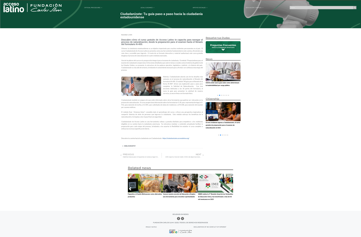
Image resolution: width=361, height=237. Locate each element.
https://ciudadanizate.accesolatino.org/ (175, 138)
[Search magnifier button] (354, 7)
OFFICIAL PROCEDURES (92, 7)
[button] (162, 146)
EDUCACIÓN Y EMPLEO (254, 7)
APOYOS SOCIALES (199, 7)
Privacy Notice (151, 227)
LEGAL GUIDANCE (147, 7)
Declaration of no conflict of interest (210, 227)
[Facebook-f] (178, 218)
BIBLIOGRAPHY (130, 146)
